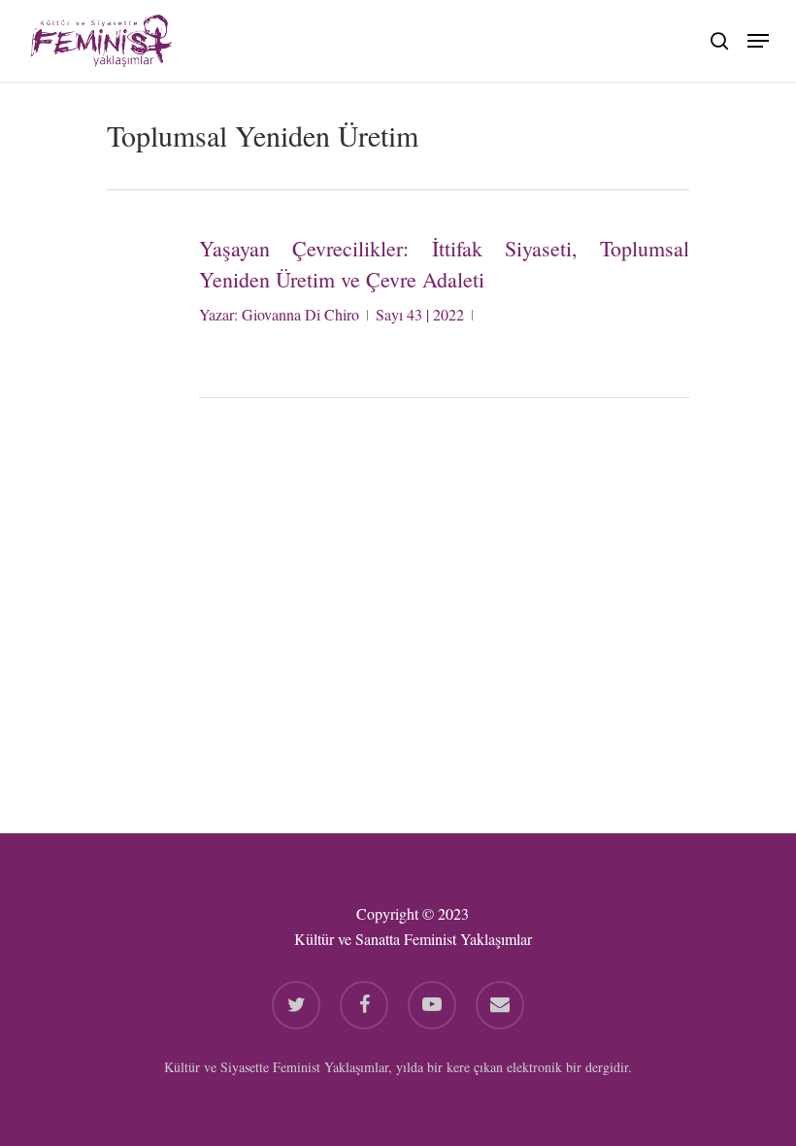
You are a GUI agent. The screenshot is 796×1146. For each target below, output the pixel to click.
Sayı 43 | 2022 (420, 314)
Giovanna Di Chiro (300, 314)
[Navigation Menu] (758, 38)
